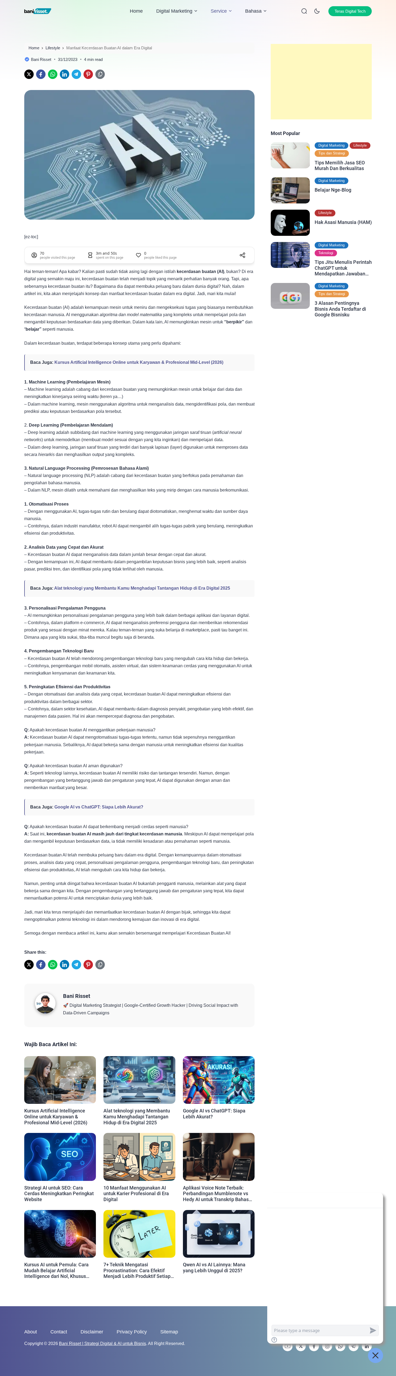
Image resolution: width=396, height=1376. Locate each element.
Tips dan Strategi (331, 153)
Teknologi (325, 253)
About (30, 1331)
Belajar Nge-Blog (333, 189)
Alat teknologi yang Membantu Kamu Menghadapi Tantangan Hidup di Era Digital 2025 (142, 588)
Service (219, 11)
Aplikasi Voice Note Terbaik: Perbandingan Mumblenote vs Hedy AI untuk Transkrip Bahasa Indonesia (217, 1193)
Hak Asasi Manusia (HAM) (343, 222)
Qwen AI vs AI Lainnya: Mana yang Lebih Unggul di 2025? (214, 1267)
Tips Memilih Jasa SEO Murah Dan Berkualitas (340, 165)
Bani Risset (76, 996)
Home (136, 11)
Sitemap (169, 1331)
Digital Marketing (174, 11)
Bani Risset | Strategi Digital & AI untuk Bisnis (102, 1343)
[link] (29, 74)
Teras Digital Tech (350, 11)
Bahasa (253, 11)
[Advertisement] (321, 81)
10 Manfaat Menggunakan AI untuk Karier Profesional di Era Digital (136, 1193)
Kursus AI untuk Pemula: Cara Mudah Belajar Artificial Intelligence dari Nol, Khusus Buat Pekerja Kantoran (56, 1270)
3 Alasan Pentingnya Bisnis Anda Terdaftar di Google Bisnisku (340, 308)
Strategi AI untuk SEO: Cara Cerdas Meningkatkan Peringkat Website (59, 1193)
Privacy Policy (132, 1331)
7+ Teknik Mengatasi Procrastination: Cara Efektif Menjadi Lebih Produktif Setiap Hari (137, 1270)
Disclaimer (92, 1331)
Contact (58, 1331)
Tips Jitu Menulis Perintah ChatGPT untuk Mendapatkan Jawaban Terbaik (343, 268)
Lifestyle (360, 145)
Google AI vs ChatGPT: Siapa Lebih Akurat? (98, 807)
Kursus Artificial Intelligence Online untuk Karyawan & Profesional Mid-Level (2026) (138, 362)
